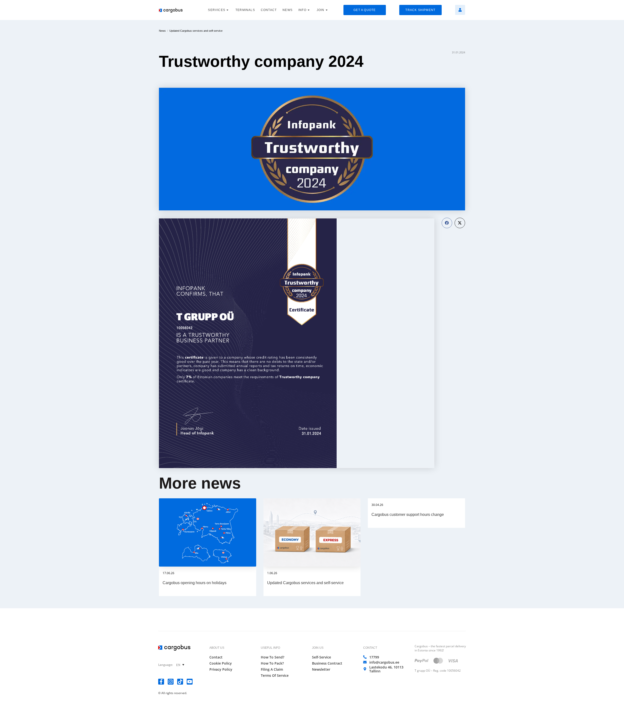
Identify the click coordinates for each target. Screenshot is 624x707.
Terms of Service (275, 676)
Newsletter (321, 669)
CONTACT (269, 10)
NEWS (287, 10)
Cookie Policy (220, 663)
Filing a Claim (272, 669)
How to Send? (272, 657)
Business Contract (327, 663)
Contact (216, 657)
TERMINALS (245, 10)
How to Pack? (272, 663)
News (162, 30)
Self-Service (321, 657)
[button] (447, 223)
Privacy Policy (220, 669)
